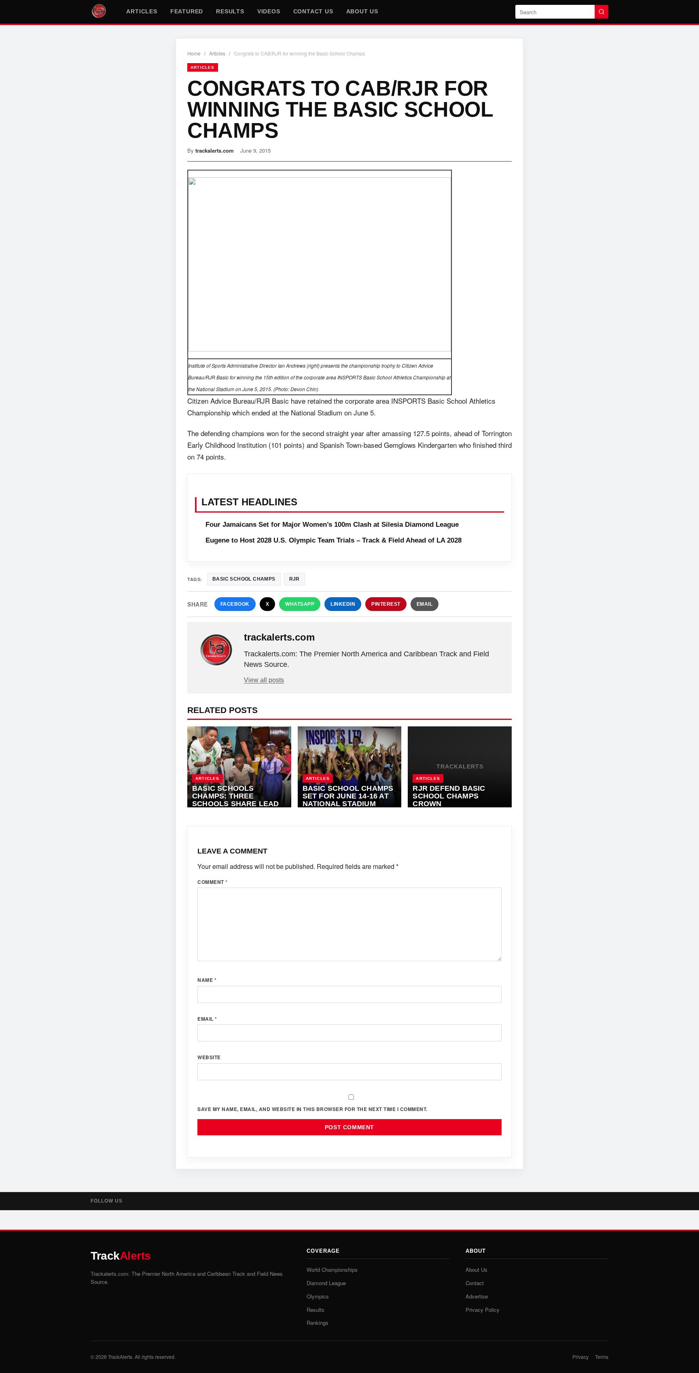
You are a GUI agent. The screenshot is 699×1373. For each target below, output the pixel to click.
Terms (601, 1356)
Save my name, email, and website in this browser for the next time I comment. (312, 1109)
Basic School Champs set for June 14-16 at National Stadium (348, 795)
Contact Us (313, 11)
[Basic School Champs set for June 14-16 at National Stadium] (350, 766)
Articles (141, 11)
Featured (186, 11)
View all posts (264, 680)
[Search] (601, 12)
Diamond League (326, 1283)
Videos (268, 11)
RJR (294, 579)
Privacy (580, 1356)
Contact (475, 1283)
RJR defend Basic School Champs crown (449, 795)
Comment (212, 882)
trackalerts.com (214, 150)
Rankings (317, 1322)
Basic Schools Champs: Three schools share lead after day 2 (235, 799)
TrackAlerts (120, 1356)
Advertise (477, 1296)
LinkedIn (342, 604)
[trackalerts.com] (216, 650)
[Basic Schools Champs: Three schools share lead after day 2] (239, 766)
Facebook (235, 604)
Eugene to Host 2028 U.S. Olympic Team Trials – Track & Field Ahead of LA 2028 (333, 540)
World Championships (332, 1269)
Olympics (318, 1296)
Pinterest (385, 604)
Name (206, 979)
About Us (362, 11)
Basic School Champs (243, 579)
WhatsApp (299, 604)
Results (230, 11)
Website (209, 1057)
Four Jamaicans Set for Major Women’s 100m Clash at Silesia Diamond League (332, 524)
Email (425, 604)
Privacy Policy (483, 1309)
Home (194, 53)
